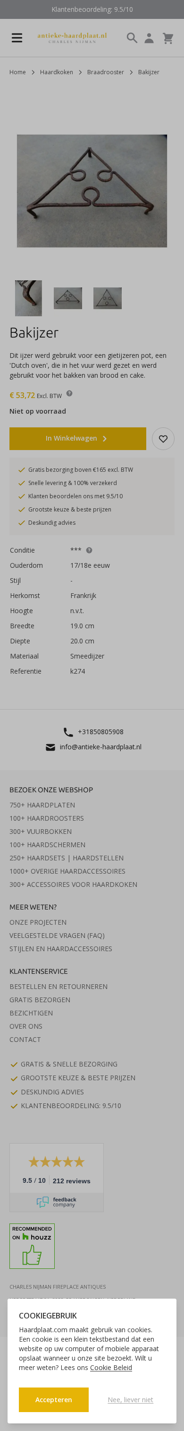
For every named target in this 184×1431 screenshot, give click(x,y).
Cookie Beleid (111, 1367)
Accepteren (53, 1399)
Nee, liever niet (130, 1399)
